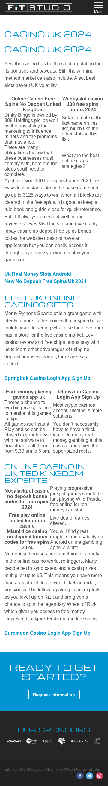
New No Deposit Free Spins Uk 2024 (45, 281)
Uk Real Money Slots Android (37, 274)
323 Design (29, 769)
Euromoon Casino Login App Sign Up (47, 633)
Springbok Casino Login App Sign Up (47, 378)
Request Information (54, 694)
